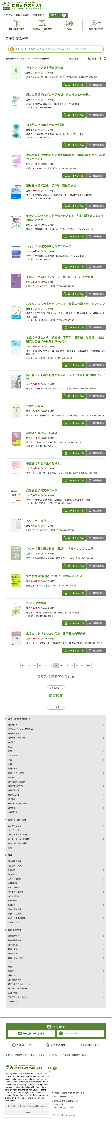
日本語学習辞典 (14, 861)
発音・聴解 (12, 755)
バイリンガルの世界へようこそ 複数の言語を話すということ (66, 304)
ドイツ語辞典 (13, 887)
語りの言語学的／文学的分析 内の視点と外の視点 (59, 94)
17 (77, 665)
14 (61, 665)
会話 (10, 764)
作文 (10, 759)
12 (50, 665)
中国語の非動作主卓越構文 (43, 463)
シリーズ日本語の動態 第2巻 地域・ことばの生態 (59, 548)
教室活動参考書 (14, 940)
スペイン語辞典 (14, 878)
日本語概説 (12, 944)
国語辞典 (12, 904)
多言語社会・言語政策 (17, 988)
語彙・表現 (12, 768)
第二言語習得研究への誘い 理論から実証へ (54, 576)
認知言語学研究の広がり (42, 490)
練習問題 (12, 777)
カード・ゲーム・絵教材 (18, 838)
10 (40, 665)
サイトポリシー (31, 1054)
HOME (9, 1054)
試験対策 (12, 975)
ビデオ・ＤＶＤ (14, 825)
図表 (10, 847)
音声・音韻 (12, 949)
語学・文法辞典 (14, 913)
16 (71, 665)
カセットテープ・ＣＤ (17, 834)
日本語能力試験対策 (16, 781)
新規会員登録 (23, 15)
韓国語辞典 (12, 874)
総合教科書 (12, 724)
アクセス (81, 1093)
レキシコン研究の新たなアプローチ (49, 246)
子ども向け (12, 742)
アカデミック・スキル (17, 997)
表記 (10, 966)
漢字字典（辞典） (15, 865)
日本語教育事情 (14, 979)
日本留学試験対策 (15, 786)
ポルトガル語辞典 (15, 891)
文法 (10, 746)
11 (45, 665)
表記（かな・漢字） (16, 773)
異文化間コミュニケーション (20, 984)
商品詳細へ (98, 84)
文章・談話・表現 (15, 957)
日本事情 (12, 807)
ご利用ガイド (39, 15)
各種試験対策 (13, 790)
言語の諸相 (12, 992)
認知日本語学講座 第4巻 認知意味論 (51, 185)
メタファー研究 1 (38, 521)
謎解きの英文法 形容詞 (42, 433)
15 (66, 665)
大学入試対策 (13, 794)
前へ (24, 665)
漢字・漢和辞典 (14, 909)
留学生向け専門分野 (16, 738)
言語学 (11, 971)
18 (82, 665)
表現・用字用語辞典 (16, 918)
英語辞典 (12, 870)
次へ (88, 665)
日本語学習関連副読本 (17, 803)
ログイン (7, 15)
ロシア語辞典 (13, 896)
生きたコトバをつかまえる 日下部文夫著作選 (56, 633)
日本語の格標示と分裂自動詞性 (46, 125)
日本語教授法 (13, 936)
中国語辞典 (12, 883)
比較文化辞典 (13, 922)
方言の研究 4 (34, 406)
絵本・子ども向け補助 (17, 843)
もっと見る (54, 687)
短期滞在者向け (14, 733)
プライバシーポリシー (50, 1054)
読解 (10, 751)
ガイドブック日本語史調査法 (44, 68)
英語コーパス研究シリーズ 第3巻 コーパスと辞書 (59, 277)
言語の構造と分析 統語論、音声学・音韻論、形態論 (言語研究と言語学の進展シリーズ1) (65, 339)
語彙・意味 (12, 953)
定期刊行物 (12, 812)
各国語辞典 (12, 900)
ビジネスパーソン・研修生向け (21, 729)
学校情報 (12, 799)
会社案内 (18, 1054)
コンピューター (14, 830)
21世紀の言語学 (36, 603)
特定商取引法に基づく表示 (74, 1054)
